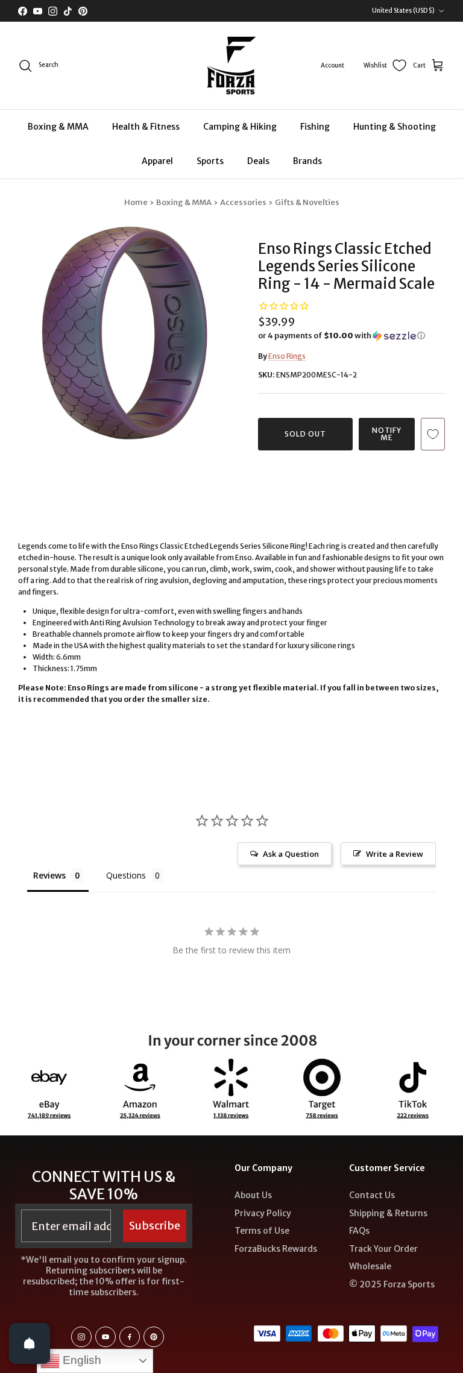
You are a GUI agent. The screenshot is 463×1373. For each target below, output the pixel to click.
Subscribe (154, 1226)
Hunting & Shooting (394, 126)
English (80, 1360)
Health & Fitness (146, 126)
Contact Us (372, 1195)
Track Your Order (383, 1248)
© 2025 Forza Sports (392, 1284)
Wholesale (370, 1266)
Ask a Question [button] (291, 853)
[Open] (29, 1343)
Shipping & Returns (388, 1213)
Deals (258, 161)
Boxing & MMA (58, 126)
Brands (307, 161)
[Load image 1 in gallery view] (125, 333)
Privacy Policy (263, 1213)
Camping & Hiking (240, 126)
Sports (210, 161)
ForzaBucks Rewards (276, 1248)
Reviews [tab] (49, 875)
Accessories (243, 202)
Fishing (315, 126)
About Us (253, 1195)
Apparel (157, 161)
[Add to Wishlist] (433, 434)
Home (136, 202)
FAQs (359, 1230)
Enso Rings (287, 356)
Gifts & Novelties (307, 202)
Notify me (387, 434)
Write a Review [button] (394, 853)
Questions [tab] (126, 875)
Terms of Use (262, 1230)
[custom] (81, 1337)
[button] (341, 335)
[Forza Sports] (231, 65)
